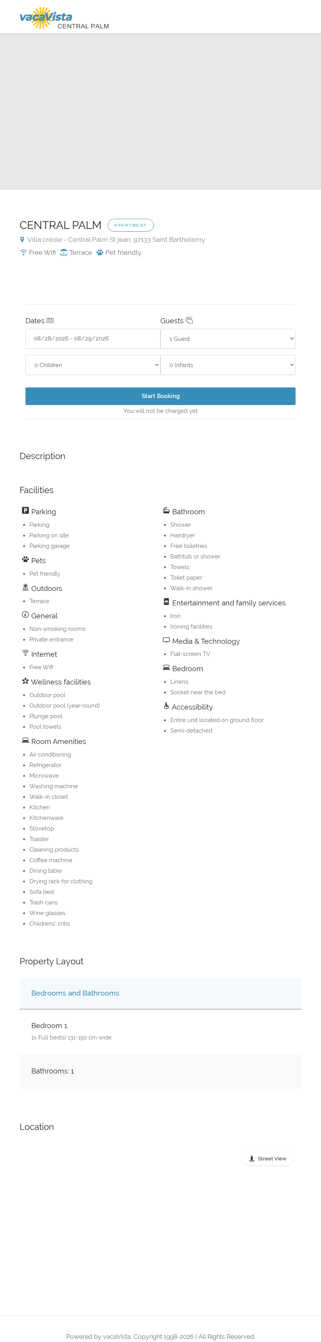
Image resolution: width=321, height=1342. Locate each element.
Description (42, 456)
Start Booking (161, 396)
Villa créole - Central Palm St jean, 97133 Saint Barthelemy (115, 239)
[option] (160, 111)
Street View (272, 1159)
